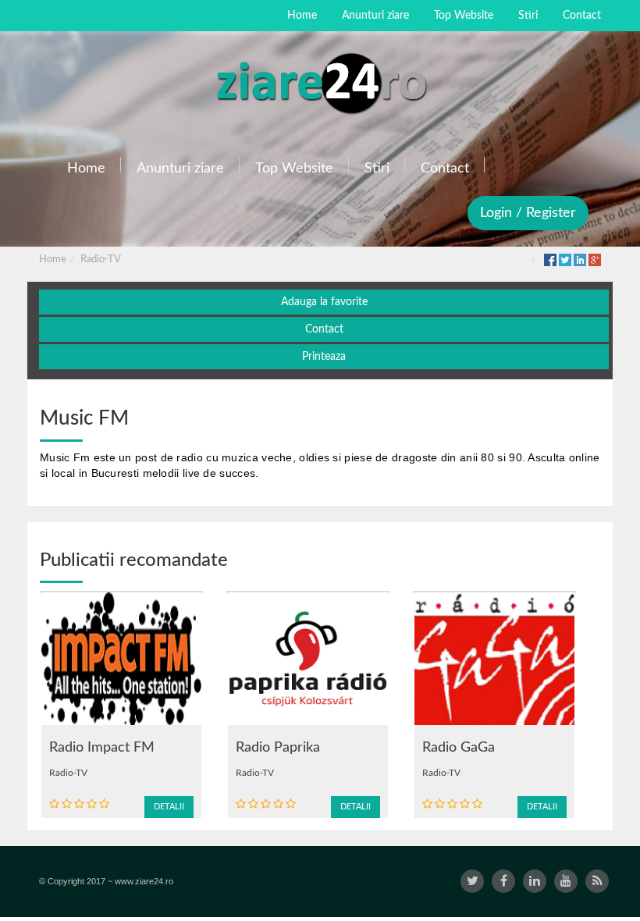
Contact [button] (324, 329)
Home (52, 259)
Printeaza (324, 356)
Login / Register (528, 213)
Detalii (169, 806)
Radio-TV (100, 259)
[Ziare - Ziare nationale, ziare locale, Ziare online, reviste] (320, 82)
